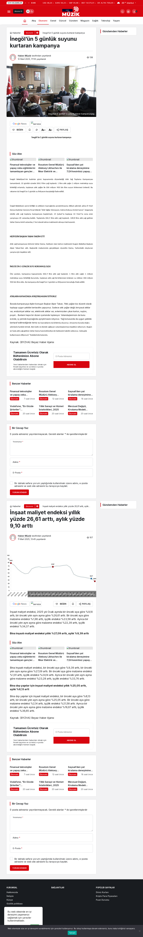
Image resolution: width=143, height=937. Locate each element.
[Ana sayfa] (24, 21)
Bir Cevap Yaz (20, 427)
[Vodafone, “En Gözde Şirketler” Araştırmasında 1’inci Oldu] (22, 408)
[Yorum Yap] (36, 130)
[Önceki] (25, 3)
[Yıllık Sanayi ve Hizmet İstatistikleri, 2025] (51, 408)
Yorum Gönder (19, 492)
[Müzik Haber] (71, 11)
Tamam (72, 933)
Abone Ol (18, 11)
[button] (128, 11)
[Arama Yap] (122, 11)
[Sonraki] (28, 3)
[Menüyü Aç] (9, 11)
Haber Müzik (24, 55)
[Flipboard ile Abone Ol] (36, 123)
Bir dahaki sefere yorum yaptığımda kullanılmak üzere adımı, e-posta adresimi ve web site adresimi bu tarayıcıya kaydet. (51, 484)
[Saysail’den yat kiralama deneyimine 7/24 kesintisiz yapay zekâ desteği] (80, 165)
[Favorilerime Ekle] (29, 130)
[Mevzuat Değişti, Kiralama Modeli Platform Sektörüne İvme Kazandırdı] (80, 408)
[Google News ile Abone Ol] (19, 123)
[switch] (30, 11)
